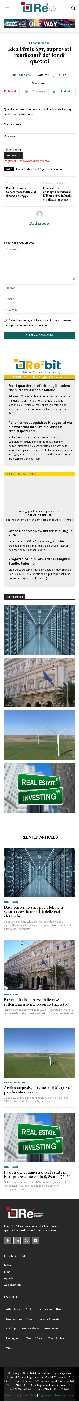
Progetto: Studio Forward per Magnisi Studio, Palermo (39, 561)
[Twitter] (26, 1240)
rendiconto (55, 169)
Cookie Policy (29, 1395)
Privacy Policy (12, 1395)
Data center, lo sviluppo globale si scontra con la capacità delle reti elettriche (33, 911)
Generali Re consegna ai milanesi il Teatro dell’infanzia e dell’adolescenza (57, 194)
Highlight (12, 902)
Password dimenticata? (34, 161)
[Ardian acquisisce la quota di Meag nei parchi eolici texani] (39, 735)
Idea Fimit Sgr (35, 169)
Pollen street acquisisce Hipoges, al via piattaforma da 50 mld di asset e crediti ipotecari (40, 426)
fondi (19, 169)
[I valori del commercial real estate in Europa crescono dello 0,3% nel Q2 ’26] (39, 788)
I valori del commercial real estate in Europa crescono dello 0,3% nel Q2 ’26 (37, 1174)
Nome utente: (13, 124)
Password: (11, 136)
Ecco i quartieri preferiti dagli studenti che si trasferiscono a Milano (40, 387)
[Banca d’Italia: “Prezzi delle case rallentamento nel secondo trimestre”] (39, 682)
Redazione (24, 74)
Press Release (39, 43)
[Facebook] (7, 1240)
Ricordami (14, 150)
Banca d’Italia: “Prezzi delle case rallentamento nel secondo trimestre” (37, 1002)
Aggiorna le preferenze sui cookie (56, 1395)
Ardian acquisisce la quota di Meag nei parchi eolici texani (37, 1090)
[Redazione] (39, 214)
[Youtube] (35, 1240)
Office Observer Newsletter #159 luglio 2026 (41, 533)
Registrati (10, 161)
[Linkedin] (17, 1240)
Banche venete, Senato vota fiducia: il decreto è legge (21, 192)
